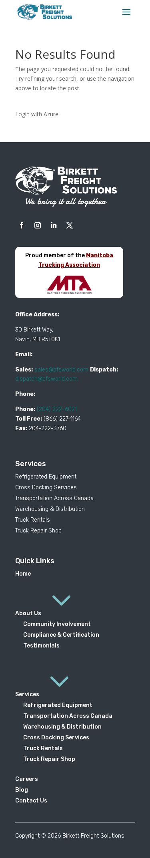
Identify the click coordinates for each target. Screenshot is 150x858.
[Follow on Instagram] (37, 225)
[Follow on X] (69, 225)
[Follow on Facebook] (21, 225)
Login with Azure (36, 114)
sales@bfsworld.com (61, 369)
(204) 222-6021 (57, 409)
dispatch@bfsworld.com (46, 378)
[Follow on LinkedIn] (53, 225)
